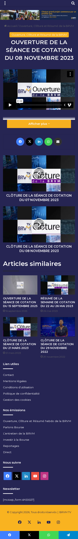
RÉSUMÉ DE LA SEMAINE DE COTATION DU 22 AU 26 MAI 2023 (58, 302)
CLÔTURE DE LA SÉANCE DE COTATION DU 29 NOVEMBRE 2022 (57, 346)
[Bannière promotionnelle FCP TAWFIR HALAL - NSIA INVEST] (39, 14)
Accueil (12, 25)
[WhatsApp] (48, 142)
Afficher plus (38, 124)
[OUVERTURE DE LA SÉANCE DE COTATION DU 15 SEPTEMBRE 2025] (20, 285)
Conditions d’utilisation (18, 387)
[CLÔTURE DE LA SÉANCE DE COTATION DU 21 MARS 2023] (20, 327)
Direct (7, 452)
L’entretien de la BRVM (19, 433)
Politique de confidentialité (21, 393)
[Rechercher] (73, 4)
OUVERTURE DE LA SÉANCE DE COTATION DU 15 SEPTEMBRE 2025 (20, 302)
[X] (30, 142)
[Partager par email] (58, 142)
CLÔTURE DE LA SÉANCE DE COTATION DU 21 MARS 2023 (19, 344)
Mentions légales (14, 381)
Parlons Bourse (13, 427)
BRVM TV (65, 512)
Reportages (11, 445)
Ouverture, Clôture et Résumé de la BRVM (46, 25)
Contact (8, 374)
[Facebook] (20, 142)
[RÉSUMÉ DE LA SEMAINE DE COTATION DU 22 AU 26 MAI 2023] (58, 285)
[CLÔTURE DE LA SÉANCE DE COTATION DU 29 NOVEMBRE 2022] (58, 327)
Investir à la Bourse (16, 439)
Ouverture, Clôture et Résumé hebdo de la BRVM (37, 421)
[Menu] (5, 4)
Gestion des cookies (17, 399)
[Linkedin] (39, 142)
